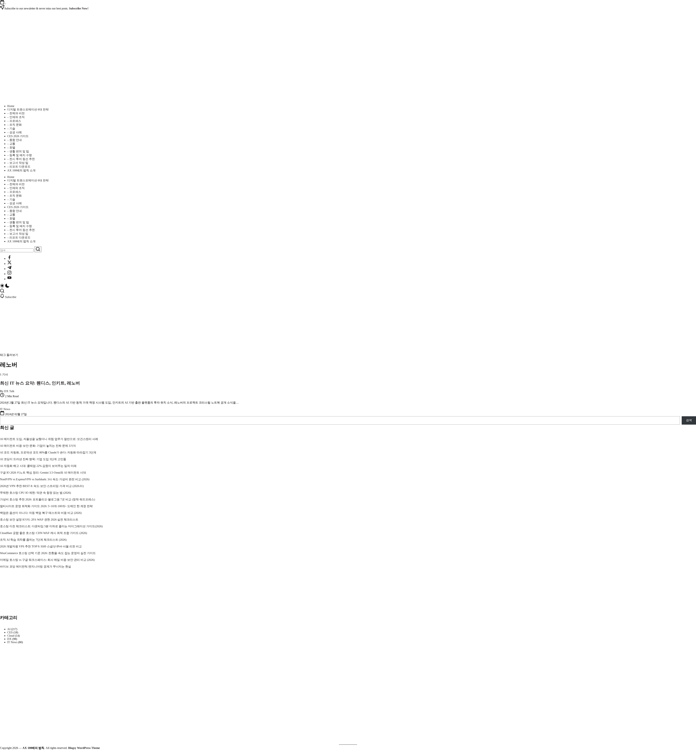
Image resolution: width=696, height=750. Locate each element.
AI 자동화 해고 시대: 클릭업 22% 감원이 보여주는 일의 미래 (38, 465)
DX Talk (9, 391)
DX (9, 638)
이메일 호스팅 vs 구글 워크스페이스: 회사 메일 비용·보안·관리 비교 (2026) (47, 559)
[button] (348, 286)
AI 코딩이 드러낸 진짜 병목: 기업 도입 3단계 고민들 (33, 459)
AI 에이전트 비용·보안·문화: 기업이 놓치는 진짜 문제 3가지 (38, 445)
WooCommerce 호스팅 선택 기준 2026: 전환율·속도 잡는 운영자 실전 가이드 (48, 553)
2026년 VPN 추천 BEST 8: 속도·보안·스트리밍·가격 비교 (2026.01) (42, 486)
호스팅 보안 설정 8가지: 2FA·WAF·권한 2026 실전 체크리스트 (39, 519)
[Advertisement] (348, 326)
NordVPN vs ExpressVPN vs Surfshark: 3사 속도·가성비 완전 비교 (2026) (44, 479)
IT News (12, 642)
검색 (689, 420)
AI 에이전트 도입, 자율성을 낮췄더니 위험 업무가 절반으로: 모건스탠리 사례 (49, 439)
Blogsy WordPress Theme (84, 747)
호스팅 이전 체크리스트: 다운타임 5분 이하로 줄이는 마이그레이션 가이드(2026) (51, 526)
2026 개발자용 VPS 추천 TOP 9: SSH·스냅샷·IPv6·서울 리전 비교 (41, 546)
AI (8, 629)
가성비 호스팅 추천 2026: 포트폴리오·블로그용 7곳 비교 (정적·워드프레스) (47, 499)
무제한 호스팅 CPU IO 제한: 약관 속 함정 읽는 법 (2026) (35, 492)
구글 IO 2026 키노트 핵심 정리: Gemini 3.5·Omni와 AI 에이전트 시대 (43, 472)
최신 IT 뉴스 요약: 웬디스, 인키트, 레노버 (40, 383)
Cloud (10, 635)
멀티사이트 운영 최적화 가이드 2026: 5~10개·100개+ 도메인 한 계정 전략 (46, 506)
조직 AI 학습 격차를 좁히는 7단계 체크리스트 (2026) (33, 539)
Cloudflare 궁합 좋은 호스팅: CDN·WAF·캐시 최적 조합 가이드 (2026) (43, 533)
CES (10, 632)
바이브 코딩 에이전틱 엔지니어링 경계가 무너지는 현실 (35, 566)
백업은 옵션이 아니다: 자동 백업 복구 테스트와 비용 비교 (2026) (41, 512)
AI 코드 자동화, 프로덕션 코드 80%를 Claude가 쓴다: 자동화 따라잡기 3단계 (48, 452)
